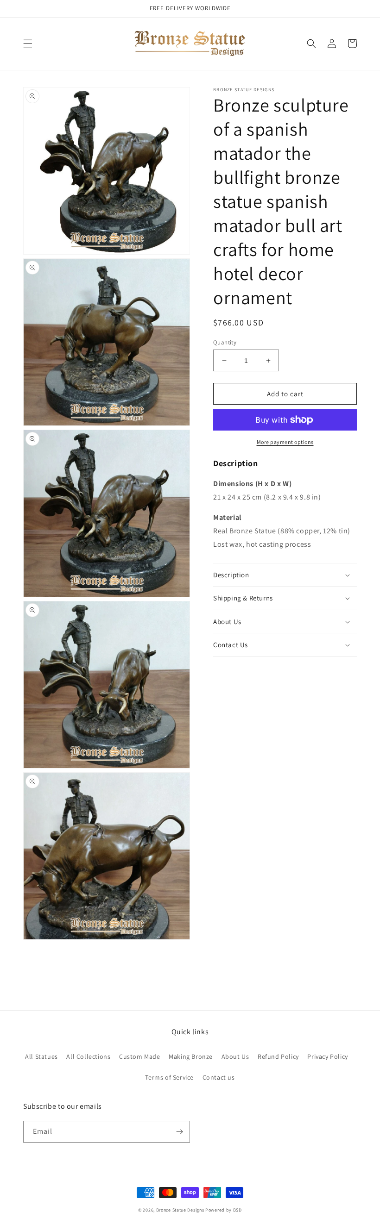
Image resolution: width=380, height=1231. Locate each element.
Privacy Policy (327, 1056)
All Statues (41, 1056)
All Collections (88, 1056)
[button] (28, 43)
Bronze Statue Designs (180, 1210)
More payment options (285, 441)
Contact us (219, 1077)
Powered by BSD (223, 1210)
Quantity (224, 342)
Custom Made (139, 1056)
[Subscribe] (179, 1132)
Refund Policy (278, 1056)
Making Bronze (191, 1056)
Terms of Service (169, 1077)
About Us (235, 1056)
